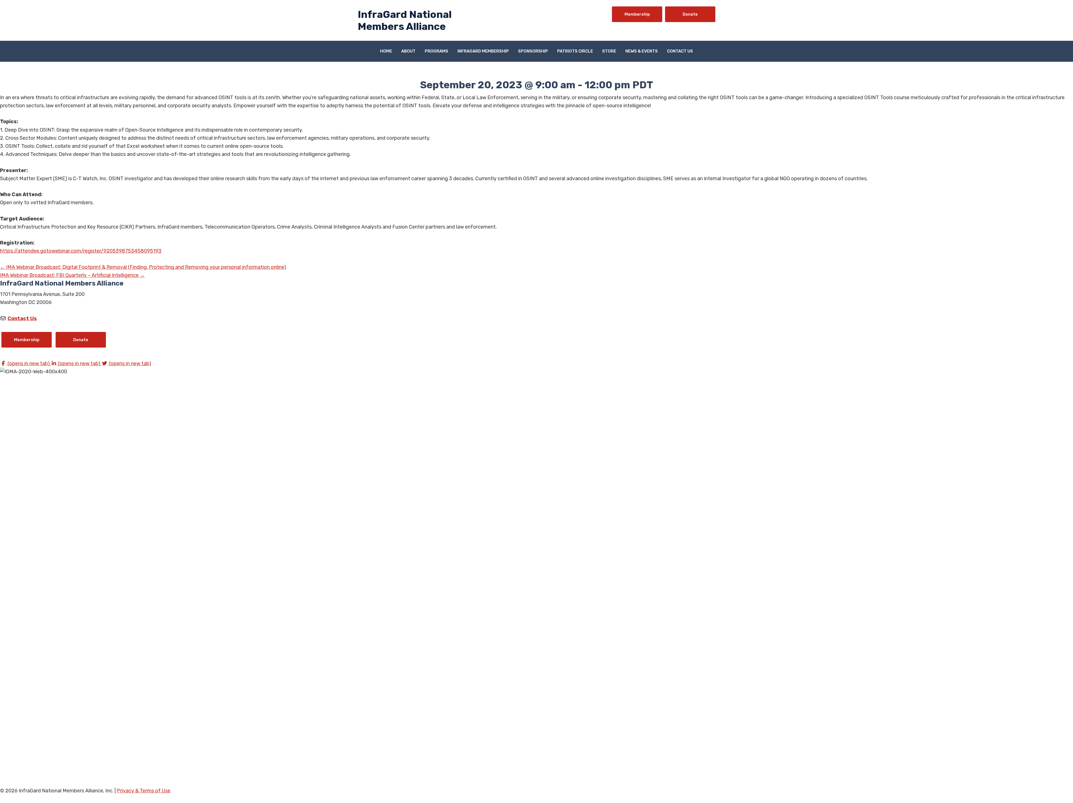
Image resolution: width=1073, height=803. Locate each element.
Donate (690, 14)
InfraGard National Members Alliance (405, 20)
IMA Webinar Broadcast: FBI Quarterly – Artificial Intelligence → (72, 275)
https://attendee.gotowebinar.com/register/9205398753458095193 (81, 251)
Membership (637, 14)
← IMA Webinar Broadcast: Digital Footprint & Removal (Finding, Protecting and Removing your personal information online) (143, 267)
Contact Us (22, 318)
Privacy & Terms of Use (143, 791)
